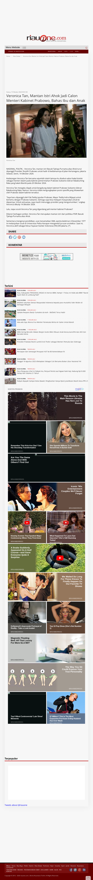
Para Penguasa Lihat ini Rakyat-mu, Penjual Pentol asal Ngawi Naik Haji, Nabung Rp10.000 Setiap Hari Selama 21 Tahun (51, 372)
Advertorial (52, 51)
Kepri (52, 866)
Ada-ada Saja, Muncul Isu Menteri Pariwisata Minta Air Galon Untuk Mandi (45, 322)
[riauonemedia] (71, 870)
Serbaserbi (9, 867)
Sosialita (57, 866)
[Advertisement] (46, 16)
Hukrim (31, 866)
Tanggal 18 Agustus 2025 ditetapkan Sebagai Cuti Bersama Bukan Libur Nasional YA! (49, 361)
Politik (26, 866)
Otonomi (73, 866)
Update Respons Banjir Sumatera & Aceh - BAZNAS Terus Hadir (41, 312)
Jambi (67, 866)
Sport (63, 866)
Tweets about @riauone (16, 805)
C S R (71, 51)
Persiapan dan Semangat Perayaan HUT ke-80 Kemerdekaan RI (41, 351)
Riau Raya (20, 866)
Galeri (60, 51)
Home (8, 56)
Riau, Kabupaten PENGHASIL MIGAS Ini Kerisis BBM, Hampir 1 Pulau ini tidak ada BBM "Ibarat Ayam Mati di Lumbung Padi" (52, 294)
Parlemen (46, 866)
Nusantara (80, 866)
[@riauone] (75, 870)
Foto (65, 51)
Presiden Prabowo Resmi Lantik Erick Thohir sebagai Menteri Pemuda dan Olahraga (49, 342)
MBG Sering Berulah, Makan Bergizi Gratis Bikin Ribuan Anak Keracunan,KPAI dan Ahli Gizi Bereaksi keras (51, 333)
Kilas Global (16, 56)
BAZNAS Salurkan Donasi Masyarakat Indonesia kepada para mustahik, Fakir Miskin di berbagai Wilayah (49, 303)
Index (77, 51)
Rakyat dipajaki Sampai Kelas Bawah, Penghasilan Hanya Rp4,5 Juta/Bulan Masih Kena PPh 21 (52, 381)
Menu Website (13, 47)
